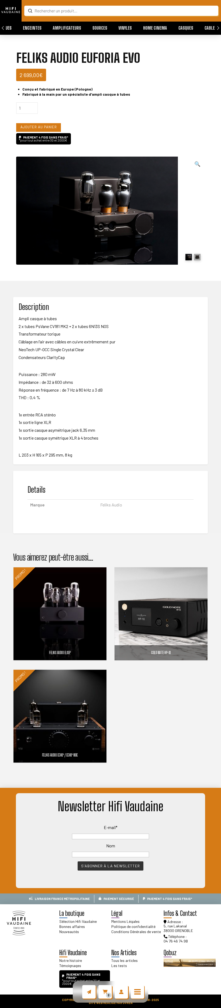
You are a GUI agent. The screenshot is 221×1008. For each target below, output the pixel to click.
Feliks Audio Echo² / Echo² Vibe (60, 755)
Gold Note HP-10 (161, 652)
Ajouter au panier (38, 127)
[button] (32, 28)
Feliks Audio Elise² (60, 652)
